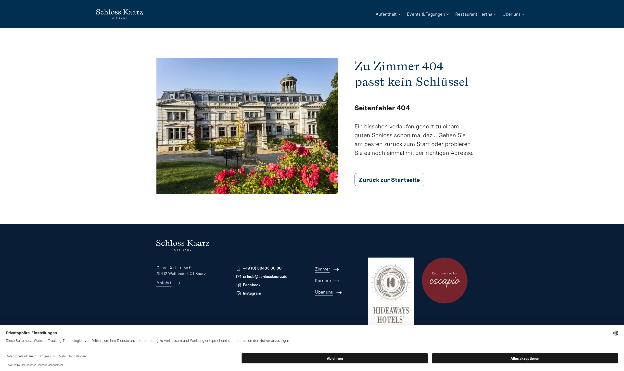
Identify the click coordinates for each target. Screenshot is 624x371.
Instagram (252, 293)
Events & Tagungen (426, 14)
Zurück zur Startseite (389, 179)
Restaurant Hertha (473, 14)
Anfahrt (164, 282)
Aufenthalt (386, 14)
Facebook (251, 285)
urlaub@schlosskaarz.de (265, 276)
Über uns (512, 14)
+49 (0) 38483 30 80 (262, 268)
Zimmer (322, 269)
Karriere (323, 280)
